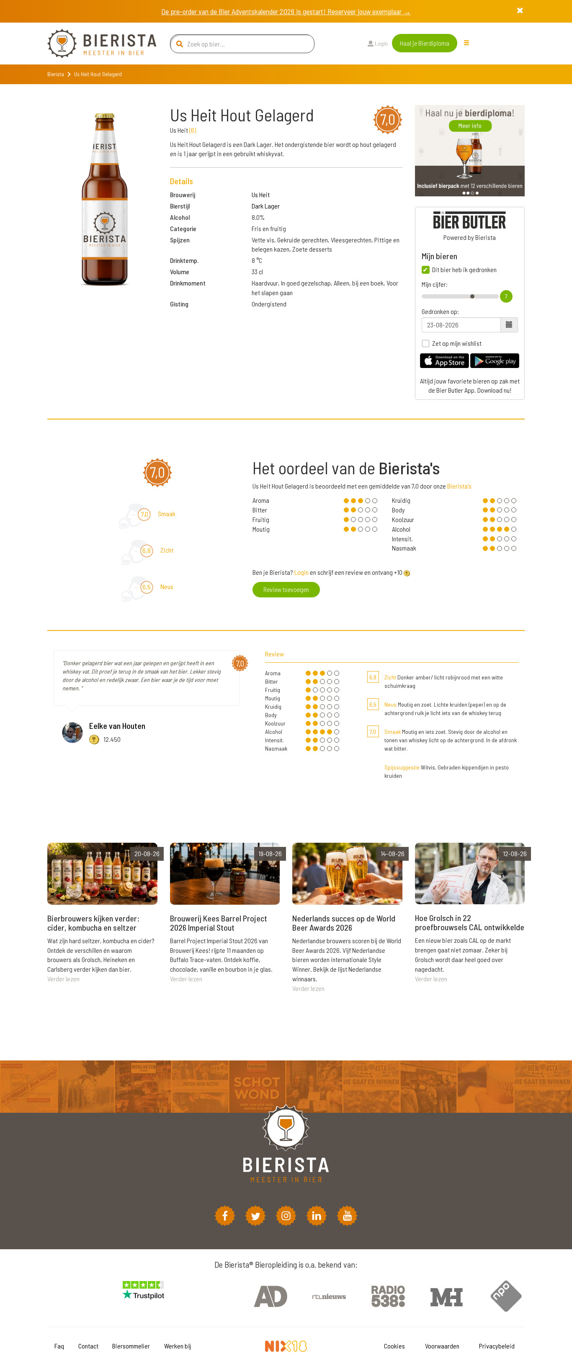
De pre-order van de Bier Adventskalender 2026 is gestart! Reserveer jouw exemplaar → (286, 11)
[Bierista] (95, 43)
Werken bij (177, 1346)
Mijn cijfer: (435, 284)
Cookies (394, 1346)
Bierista (55, 74)
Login (381, 43)
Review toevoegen (286, 589)
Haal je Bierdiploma (424, 43)
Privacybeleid (497, 1346)
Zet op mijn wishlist (457, 343)
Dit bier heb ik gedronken (464, 269)
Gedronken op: (440, 311)
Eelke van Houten (117, 725)
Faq (59, 1346)
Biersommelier (131, 1346)
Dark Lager (266, 206)
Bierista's (459, 486)
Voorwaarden (442, 1346)
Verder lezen (63, 979)
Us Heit (261, 194)
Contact (88, 1346)
